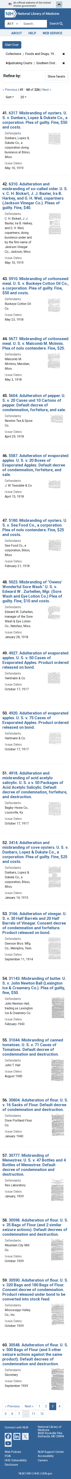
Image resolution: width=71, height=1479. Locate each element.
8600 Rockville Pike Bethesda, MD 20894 (51, 1435)
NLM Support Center (51, 1452)
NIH (29, 1473)
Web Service (52, 33)
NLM (21, 1473)
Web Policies (13, 1452)
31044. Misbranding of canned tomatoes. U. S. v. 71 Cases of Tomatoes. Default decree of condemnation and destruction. (32, 1047)
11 (33, 1414)
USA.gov (46, 1473)
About (16, 33)
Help (32, 33)
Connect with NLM (16, 1427)
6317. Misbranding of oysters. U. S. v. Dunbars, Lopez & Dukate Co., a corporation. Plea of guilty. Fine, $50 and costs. (34, 120)
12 (42, 1414)
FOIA (8, 1456)
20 (25, 97)
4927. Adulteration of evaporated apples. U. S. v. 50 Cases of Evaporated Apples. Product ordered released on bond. (35, 660)
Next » (46, 90)
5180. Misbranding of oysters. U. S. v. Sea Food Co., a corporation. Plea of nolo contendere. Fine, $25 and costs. (34, 527)
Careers (43, 1460)
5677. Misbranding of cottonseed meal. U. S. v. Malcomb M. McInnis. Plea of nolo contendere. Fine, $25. (35, 343)
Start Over (12, 45)
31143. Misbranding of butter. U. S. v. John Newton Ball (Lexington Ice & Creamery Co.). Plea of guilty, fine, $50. (34, 985)
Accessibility (46, 1456)
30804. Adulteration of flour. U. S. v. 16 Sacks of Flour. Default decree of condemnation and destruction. (35, 1105)
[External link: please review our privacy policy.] (8, 1436)
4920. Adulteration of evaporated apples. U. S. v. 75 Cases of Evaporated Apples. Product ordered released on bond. (35, 720)
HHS (36, 1473)
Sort (8, 97)
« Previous (10, 90)
